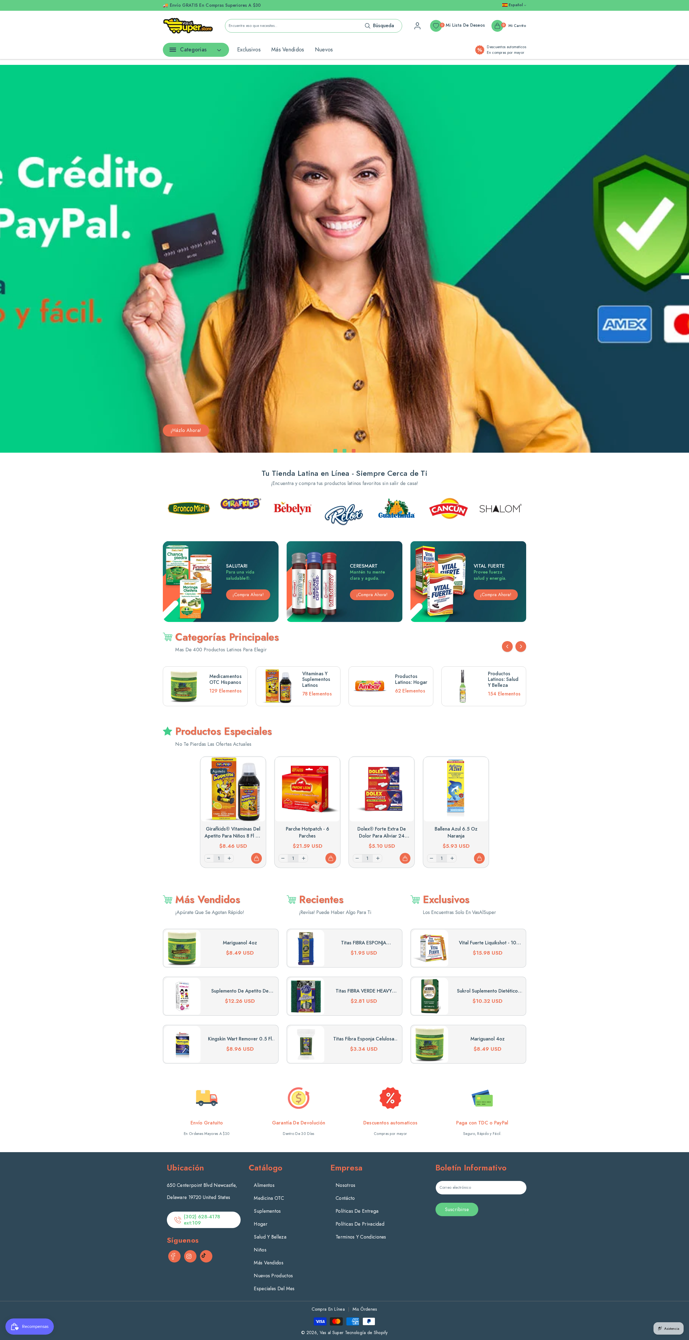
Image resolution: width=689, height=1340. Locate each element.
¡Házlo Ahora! (186, 430)
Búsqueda (383, 25)
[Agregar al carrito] (256, 858)
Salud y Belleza (270, 1236)
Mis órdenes (365, 1309)
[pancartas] (189, 504)
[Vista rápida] (256, 766)
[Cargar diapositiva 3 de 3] (353, 451)
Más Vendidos (287, 50)
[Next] (520, 646)
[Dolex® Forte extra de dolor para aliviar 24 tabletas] (382, 789)
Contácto (345, 1198)
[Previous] (507, 646)
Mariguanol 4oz (240, 942)
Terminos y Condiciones (361, 1236)
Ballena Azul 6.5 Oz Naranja (456, 832)
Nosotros (345, 1185)
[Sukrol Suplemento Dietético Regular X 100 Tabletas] (430, 996)
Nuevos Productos (273, 1275)
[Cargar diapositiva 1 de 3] (335, 451)
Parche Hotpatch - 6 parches (307, 832)
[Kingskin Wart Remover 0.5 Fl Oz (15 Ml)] (182, 1044)
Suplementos (267, 1211)
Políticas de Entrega (357, 1211)
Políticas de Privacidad (360, 1224)
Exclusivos (249, 50)
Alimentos (264, 1185)
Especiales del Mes (274, 1288)
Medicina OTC (269, 1198)
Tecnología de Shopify (366, 1333)
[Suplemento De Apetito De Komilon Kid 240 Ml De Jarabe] (182, 996)
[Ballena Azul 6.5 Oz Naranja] (456, 789)
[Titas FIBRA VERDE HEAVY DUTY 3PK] (306, 996)
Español (516, 5)
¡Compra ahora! (372, 595)
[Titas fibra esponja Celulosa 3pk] (306, 1044)
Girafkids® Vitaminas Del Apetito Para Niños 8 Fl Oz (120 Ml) (233, 835)
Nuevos (324, 50)
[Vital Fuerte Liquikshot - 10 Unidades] (430, 948)
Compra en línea (328, 1309)
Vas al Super (332, 1333)
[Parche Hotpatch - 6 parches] (307, 789)
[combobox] (313, 26)
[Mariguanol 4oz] (182, 948)
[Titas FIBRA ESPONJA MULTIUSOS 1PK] (306, 948)
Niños (260, 1249)
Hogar (261, 1224)
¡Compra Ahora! (248, 595)
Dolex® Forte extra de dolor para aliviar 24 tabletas (381, 835)
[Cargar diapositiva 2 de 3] (344, 451)
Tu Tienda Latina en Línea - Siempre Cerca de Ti (344, 473)
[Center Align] (172, 51)
